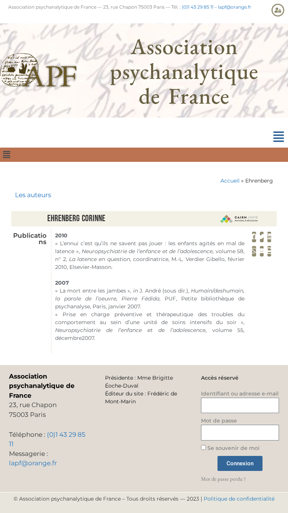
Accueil (230, 180)
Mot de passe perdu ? (223, 478)
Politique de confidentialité (239, 498)
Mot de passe (219, 420)
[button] (278, 137)
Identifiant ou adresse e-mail (240, 393)
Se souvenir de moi (233, 448)
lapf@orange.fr (234, 7)
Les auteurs (33, 195)
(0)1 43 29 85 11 (197, 7)
